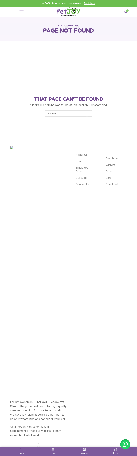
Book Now (89, 3)
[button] (125, 444)
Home (61, 25)
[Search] (89, 113)
